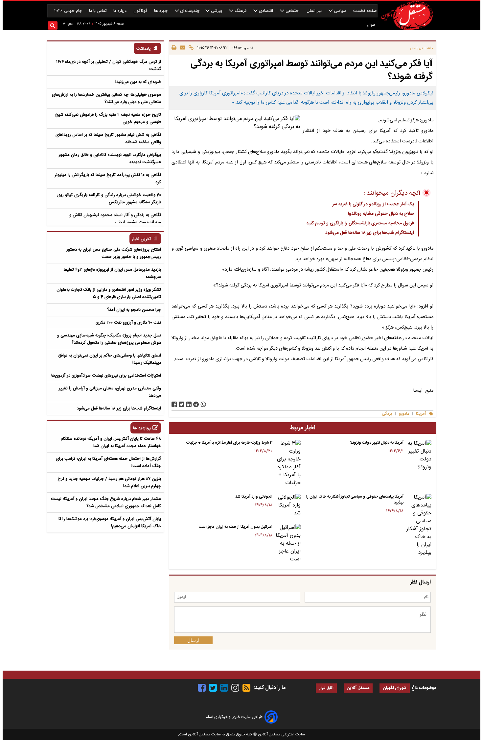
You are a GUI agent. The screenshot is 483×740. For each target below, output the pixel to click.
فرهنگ (240, 11)
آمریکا (421, 414)
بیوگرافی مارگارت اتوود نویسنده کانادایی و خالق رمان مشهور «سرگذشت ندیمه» (109, 158)
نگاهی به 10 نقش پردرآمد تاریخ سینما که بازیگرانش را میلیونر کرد (108, 178)
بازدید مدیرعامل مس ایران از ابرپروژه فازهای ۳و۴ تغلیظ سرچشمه (112, 273)
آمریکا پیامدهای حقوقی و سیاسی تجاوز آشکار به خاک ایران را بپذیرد (354, 499)
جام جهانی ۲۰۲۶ (68, 11)
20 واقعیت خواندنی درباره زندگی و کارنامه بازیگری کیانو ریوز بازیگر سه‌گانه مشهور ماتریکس (109, 198)
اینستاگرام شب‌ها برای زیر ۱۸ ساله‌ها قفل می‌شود (369, 233)
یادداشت (143, 48)
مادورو (404, 414)
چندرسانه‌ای (189, 11)
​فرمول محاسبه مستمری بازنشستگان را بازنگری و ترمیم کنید (360, 223)
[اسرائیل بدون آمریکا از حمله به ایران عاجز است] (287, 543)
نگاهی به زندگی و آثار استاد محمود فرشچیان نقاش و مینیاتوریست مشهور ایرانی (115, 218)
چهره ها (161, 11)
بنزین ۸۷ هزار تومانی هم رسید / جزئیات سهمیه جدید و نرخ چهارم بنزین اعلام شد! (109, 482)
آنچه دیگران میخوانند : (392, 193)
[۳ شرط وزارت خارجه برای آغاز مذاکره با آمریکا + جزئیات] (287, 463)
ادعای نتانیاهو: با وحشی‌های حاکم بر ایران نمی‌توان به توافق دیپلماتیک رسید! (109, 359)
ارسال (193, 640)
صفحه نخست (365, 11)
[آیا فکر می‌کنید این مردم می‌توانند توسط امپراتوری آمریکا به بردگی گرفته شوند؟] (196, 404)
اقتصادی (266, 11)
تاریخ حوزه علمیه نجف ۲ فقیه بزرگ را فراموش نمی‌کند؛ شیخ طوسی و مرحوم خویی (108, 118)
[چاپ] (174, 48)
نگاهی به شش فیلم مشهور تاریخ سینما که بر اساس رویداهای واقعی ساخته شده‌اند (108, 138)
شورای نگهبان (394, 688)
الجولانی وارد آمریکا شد (253, 496)
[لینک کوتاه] (190, 48)
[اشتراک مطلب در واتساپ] (203, 404)
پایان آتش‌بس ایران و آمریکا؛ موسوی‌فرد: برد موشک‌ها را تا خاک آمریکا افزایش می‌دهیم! (109, 522)
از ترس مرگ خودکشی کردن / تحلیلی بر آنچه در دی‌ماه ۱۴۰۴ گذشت (108, 65)
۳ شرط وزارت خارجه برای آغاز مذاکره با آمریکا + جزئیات (229, 442)
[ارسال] (181, 48)
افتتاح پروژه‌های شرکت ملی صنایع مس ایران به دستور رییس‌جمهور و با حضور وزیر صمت (113, 253)
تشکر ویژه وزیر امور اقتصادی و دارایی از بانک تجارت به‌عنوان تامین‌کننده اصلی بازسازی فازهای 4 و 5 (109, 293)
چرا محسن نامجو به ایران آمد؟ (134, 309)
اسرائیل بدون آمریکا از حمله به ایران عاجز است (235, 527)
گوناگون (141, 11)
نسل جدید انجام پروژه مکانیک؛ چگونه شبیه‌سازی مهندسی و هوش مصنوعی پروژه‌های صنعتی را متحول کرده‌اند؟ (109, 339)
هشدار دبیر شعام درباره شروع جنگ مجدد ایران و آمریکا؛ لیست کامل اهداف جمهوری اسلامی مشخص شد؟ (106, 502)
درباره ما (120, 11)
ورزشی (216, 11)
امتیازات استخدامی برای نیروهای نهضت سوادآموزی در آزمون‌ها (106, 375)
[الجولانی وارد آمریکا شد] (287, 505)
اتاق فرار (326, 688)
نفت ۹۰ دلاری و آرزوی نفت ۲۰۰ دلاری (128, 322)
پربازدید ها (142, 428)
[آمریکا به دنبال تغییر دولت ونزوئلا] (418, 455)
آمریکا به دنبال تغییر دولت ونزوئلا (376, 442)
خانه (430, 48)
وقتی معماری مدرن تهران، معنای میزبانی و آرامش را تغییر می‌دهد (110, 392)
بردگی (387, 414)
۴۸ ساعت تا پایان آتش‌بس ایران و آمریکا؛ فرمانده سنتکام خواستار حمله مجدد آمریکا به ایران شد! (111, 442)
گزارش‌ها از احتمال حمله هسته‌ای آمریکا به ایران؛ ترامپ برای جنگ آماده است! (108, 462)
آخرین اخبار (141, 239)
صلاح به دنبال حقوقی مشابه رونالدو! (381, 214)
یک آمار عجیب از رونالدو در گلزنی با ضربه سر (373, 204)
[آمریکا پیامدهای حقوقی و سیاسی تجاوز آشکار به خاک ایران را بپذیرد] (418, 525)
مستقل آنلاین (358, 688)
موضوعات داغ (423, 688)
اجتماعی (292, 11)
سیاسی (340, 11)
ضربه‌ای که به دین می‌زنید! (138, 82)
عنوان (371, 25)
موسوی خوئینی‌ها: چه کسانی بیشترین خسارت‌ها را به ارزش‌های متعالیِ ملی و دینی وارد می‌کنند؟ (106, 98)
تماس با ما (98, 11)
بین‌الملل (315, 11)
